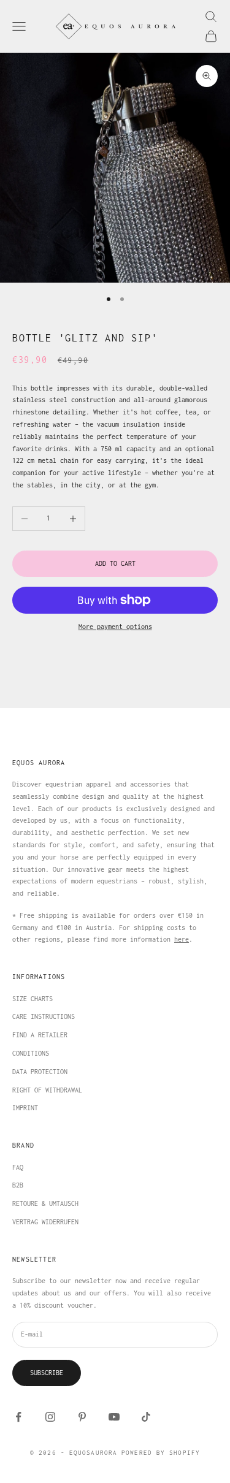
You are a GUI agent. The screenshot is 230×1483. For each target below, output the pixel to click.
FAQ (17, 1167)
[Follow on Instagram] (50, 1417)
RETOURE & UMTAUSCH (45, 1203)
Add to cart (115, 563)
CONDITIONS (30, 1053)
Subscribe (46, 1372)
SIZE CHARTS (32, 998)
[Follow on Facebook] (18, 1417)
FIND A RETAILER (39, 1035)
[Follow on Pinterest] (82, 1417)
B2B (17, 1185)
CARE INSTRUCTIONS (43, 1016)
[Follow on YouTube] (114, 1417)
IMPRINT (25, 1107)
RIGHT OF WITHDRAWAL (47, 1090)
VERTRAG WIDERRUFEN (45, 1222)
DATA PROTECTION (39, 1071)
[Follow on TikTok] (146, 1417)
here (181, 939)
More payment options (115, 626)
